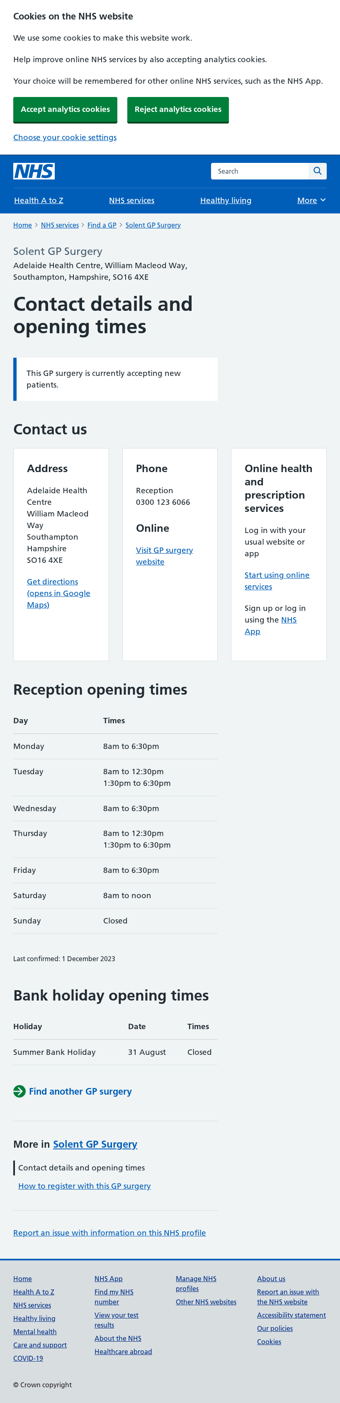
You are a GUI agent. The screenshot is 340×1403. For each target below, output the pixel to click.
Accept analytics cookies (65, 109)
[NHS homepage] (34, 171)
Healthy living (226, 200)
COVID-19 (28, 1358)
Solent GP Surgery (153, 225)
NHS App (109, 1279)
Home (22, 225)
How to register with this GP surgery (84, 1186)
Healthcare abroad (123, 1351)
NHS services (131, 200)
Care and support (40, 1345)
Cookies (269, 1342)
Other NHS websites (206, 1302)
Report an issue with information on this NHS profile (109, 1233)
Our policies (275, 1328)
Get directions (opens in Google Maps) (58, 593)
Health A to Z (38, 200)
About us (271, 1279)
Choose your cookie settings (65, 137)
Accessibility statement (291, 1315)
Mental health (35, 1332)
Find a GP (102, 225)
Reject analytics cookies (178, 109)
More (311, 200)
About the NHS (118, 1338)
